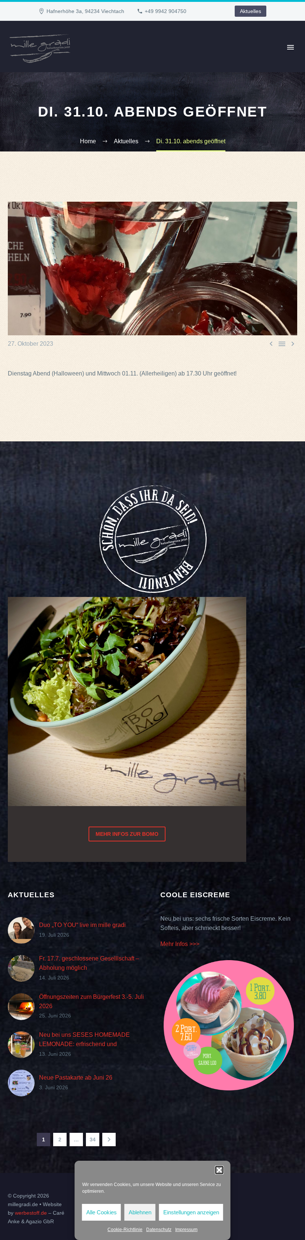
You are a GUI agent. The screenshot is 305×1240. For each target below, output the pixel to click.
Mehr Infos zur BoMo (127, 834)
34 (93, 1139)
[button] (219, 1170)
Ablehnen (140, 1212)
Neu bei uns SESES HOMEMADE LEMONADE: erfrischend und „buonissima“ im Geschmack (84, 1044)
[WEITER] (109, 1139)
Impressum (186, 1229)
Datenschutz (158, 1229)
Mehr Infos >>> (179, 944)
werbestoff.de (31, 1213)
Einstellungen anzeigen (191, 1212)
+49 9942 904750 (165, 11)
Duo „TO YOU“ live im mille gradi (82, 925)
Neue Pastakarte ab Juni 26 (75, 1077)
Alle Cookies (101, 1212)
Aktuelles (250, 11)
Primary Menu (290, 47)
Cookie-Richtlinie (124, 1229)
